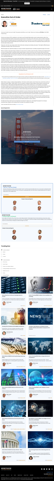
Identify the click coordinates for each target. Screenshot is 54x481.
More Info (27, 3)
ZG (50, 305)
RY (47, 366)
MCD (20, 460)
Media (15, 475)
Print (49, 14)
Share (45, 14)
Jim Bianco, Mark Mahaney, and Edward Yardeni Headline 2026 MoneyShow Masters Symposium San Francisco (39, 328)
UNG (48, 429)
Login (2, 5)
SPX (49, 460)
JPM (44, 366)
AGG (19, 366)
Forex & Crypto (5, 264)
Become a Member (7, 5)
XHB (49, 305)
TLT (24, 305)
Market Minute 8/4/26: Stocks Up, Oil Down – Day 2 (12, 449)
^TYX (13, 429)
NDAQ (22, 366)
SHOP (49, 366)
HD (20, 366)
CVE (47, 460)
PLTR (22, 460)
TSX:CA (51, 460)
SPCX (20, 429)
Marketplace (20, 475)
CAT (19, 460)
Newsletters (26, 475)
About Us (7, 475)
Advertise (2, 475)
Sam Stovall (8, 302)
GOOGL (19, 429)
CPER (23, 429)
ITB (51, 305)
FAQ (11, 475)
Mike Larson (35, 302)
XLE (49, 429)
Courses (4, 256)
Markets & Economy (6, 270)
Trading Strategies (6, 275)
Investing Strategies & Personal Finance (9, 268)
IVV (43, 366)
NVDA (46, 366)
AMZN (15, 429)
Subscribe (27, 196)
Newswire (31, 475)
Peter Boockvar (9, 332)
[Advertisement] (27, 173)
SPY (23, 305)
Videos (4, 254)
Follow (14, 23)
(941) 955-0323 (50, 475)
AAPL (42, 366)
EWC (51, 366)
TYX (24, 366)
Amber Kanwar (36, 456)
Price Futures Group (19, 104)
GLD (16, 429)
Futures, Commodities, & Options (8, 266)
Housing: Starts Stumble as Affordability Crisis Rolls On (13, 326)
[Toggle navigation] (52, 9)
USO (51, 429)
